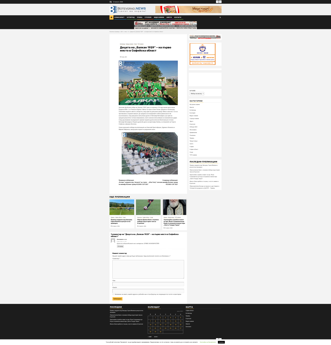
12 (175, 321)
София (192, 146)
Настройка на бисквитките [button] (208, 342)
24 (165, 328)
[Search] (220, 17)
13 (180, 321)
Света (191, 144)
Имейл (114, 287)
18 (170, 324)
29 (155, 332)
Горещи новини (129, 44)
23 (160, 328)
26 (175, 328)
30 (160, 332)
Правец (139, 17)
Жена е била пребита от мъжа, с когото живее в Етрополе (126, 324)
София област (119, 17)
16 (160, 324)
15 (155, 324)
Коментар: (116, 258)
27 (180, 328)
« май (149, 336)
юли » (156, 336)
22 (155, 328)
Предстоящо (171, 217)
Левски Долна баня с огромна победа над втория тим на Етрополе (148, 221)
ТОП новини (140, 44)
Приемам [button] (221, 342)
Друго (191, 121)
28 (150, 332)
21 (150, 328)
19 (175, 324)
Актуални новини (195, 104)
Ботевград (131, 17)
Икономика (193, 129)
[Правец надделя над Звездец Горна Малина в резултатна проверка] (121, 207)
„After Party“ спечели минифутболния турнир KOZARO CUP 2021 (163, 182)
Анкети (169, 17)
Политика (192, 135)
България (192, 113)
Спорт (135, 44)
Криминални (193, 132)
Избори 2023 (193, 127)
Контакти (177, 17)
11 (170, 321)
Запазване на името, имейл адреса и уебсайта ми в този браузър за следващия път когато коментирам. (148, 294)
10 (165, 321)
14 (150, 324)
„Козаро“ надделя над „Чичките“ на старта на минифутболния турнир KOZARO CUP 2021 (133, 182)
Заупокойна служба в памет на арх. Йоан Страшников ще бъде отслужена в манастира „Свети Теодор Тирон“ (174, 222)
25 (170, 328)
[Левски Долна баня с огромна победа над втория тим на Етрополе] (148, 207)
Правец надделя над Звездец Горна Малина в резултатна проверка (121, 221)
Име (113, 280)
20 (180, 324)
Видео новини (159, 17)
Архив (192, 90)
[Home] (111, 17)
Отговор (120, 246)
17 (165, 324)
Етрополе (148, 17)
